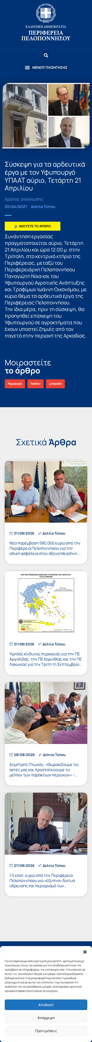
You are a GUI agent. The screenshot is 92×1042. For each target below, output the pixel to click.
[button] (85, 952)
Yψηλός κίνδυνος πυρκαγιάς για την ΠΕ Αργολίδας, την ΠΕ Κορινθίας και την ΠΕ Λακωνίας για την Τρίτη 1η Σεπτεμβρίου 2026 (45, 661)
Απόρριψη (46, 1017)
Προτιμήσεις (46, 1030)
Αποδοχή (46, 1004)
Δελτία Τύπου (43, 206)
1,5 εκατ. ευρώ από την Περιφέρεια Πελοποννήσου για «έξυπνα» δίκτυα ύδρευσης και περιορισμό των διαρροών (42, 883)
